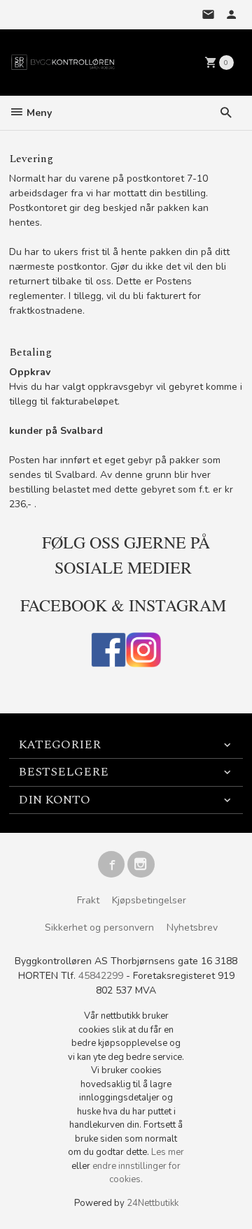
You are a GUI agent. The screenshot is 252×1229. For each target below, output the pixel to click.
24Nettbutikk (152, 1203)
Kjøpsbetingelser (149, 900)
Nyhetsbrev (192, 927)
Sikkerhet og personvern (99, 927)
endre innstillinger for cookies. (136, 1173)
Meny (38, 112)
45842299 (100, 975)
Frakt (88, 900)
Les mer (167, 1152)
